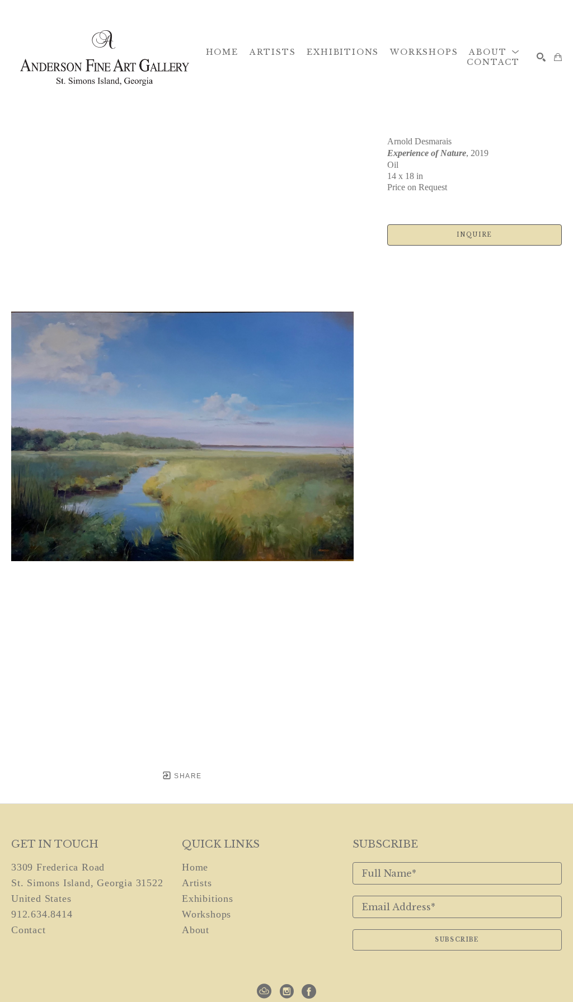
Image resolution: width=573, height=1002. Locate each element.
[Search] (541, 57)
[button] (494, 52)
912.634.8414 (42, 914)
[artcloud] (264, 991)
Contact (28, 929)
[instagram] (286, 991)
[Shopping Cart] (558, 57)
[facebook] (309, 991)
